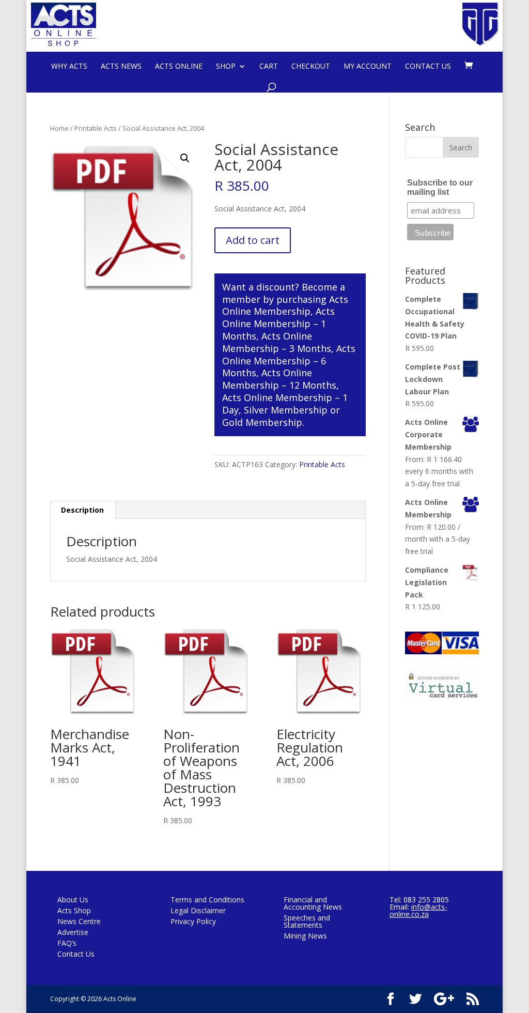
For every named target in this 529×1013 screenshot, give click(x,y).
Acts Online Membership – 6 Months (288, 360)
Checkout (310, 66)
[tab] (83, 510)
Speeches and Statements (307, 921)
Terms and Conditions (207, 899)
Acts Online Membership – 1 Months (278, 323)
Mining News (305, 936)
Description (82, 510)
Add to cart (252, 240)
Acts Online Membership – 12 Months (279, 378)
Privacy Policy (193, 921)
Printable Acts (95, 128)
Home (59, 128)
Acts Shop (74, 910)
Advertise (72, 932)
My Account (368, 66)
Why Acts (69, 66)
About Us (72, 899)
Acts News (121, 66)
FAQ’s (66, 943)
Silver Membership (286, 410)
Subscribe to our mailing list (440, 187)
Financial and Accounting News (313, 903)
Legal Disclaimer (198, 910)
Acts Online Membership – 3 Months (276, 342)
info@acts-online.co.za (418, 910)
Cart (268, 66)
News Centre (79, 921)
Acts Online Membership (285, 305)
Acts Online (179, 66)
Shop (226, 66)
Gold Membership (262, 422)
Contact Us (428, 66)
